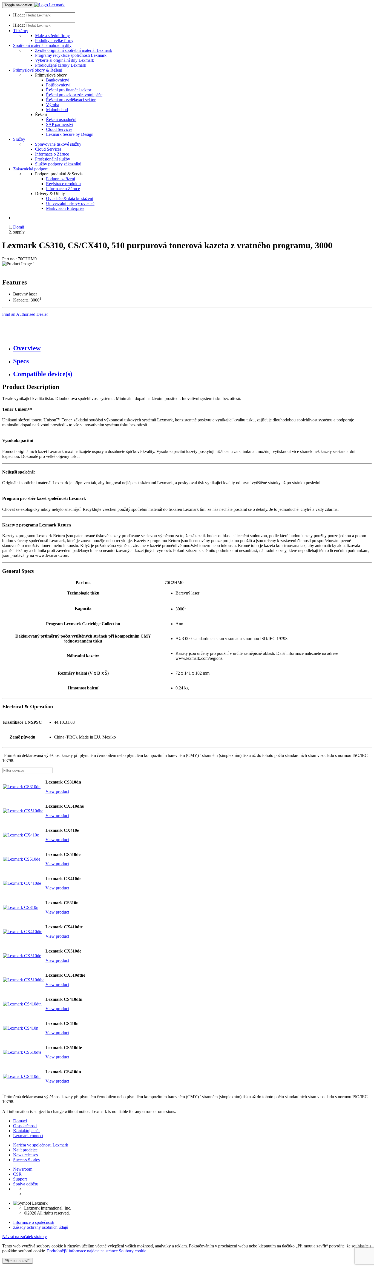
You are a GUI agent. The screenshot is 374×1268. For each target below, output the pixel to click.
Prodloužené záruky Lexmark (60, 65)
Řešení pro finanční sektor (68, 90)
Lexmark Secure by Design (69, 134)
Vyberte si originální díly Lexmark (64, 60)
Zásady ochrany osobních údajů (40, 1227)
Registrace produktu (63, 183)
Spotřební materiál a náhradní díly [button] (42, 45)
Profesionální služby (52, 159)
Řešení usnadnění (61, 119)
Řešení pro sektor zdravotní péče (74, 94)
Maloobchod (57, 109)
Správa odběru (25, 1184)
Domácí (20, 1120)
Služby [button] (19, 139)
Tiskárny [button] (20, 30)
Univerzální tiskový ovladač (70, 203)
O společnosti (25, 1125)
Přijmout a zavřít (17, 1261)
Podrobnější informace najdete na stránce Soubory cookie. (97, 1251)
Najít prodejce (25, 1150)
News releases (25, 1155)
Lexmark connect (28, 1135)
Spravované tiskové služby (58, 144)
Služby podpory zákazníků (58, 164)
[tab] (192, 348)
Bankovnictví (57, 80)
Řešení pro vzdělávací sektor (71, 99)
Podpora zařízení (60, 178)
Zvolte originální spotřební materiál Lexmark (73, 50)
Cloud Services (59, 129)
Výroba (52, 104)
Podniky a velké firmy (54, 40)
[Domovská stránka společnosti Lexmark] (49, 4)
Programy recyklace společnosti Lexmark (71, 55)
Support (20, 1179)
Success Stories (26, 1159)
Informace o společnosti (33, 1222)
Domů (18, 227)
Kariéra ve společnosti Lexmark (40, 1145)
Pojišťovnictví (58, 85)
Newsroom (22, 1169)
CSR (17, 1174)
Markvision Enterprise (65, 208)
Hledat (19, 15)
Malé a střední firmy (52, 35)
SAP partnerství (59, 124)
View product (57, 791)
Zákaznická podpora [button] (30, 169)
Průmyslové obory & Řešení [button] (37, 70)
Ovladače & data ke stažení (69, 198)
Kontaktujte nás (26, 1130)
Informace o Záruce (52, 154)
